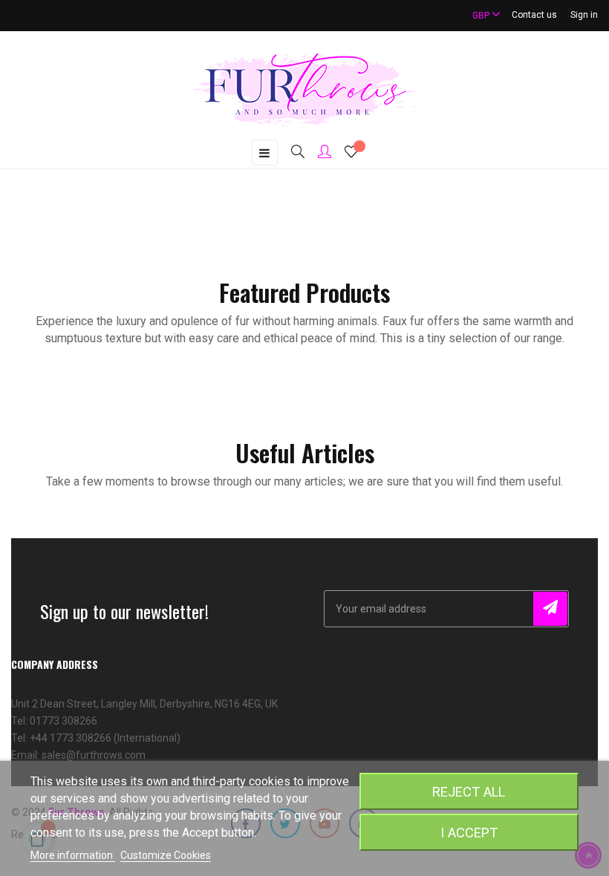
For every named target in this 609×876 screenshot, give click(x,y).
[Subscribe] (550, 609)
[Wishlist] (351, 154)
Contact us (534, 15)
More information (72, 855)
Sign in (584, 15)
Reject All (468, 792)
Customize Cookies (165, 855)
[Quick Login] (317, 153)
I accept (469, 832)
